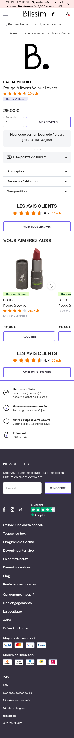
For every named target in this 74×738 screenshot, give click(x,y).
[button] (37, 4)
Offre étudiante (15, 628)
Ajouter (29, 336)
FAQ (5, 685)
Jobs (7, 620)
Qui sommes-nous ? (18, 594)
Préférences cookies (19, 584)
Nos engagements (17, 603)
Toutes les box (14, 533)
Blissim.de (9, 716)
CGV (6, 677)
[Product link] (29, 282)
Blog (6, 576)
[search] (5, 24)
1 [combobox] (6, 122)
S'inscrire (58, 488)
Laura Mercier (17, 82)
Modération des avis (16, 700)
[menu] (5, 14)
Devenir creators (17, 567)
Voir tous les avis (37, 226)
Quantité (11, 116)
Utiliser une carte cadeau (23, 525)
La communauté (15, 559)
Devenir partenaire (18, 550)
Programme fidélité (18, 542)
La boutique (12, 611)
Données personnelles (17, 693)
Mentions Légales (14, 708)
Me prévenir (48, 122)
